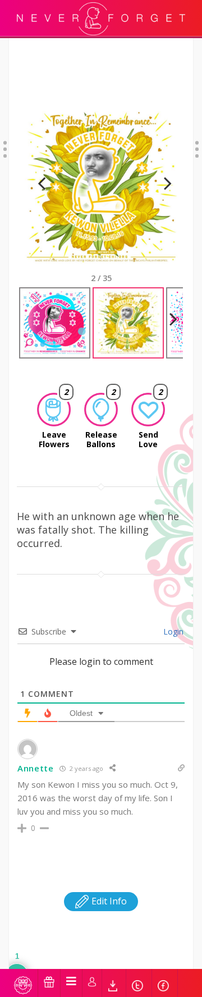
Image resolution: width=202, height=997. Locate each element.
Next (163, 197)
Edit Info (108, 901)
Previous (41, 197)
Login (172, 631)
